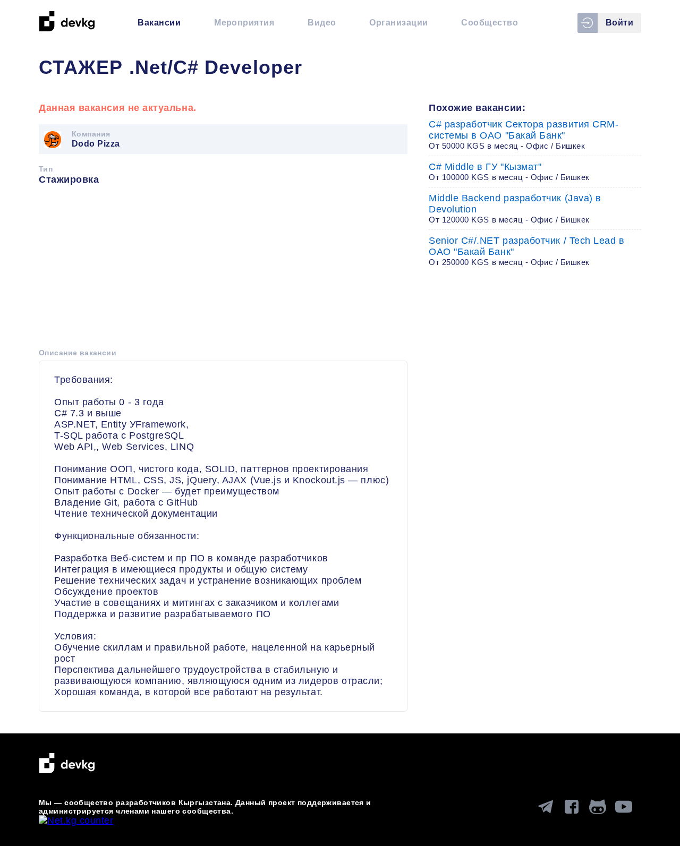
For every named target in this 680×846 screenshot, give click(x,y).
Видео (322, 22)
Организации (398, 22)
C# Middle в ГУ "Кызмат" (509, 171)
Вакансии (159, 22)
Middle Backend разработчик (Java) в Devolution (515, 208)
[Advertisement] (223, 270)
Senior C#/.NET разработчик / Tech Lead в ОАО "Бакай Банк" (527, 251)
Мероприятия (244, 22)
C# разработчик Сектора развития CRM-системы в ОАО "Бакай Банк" (523, 134)
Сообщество (489, 22)
